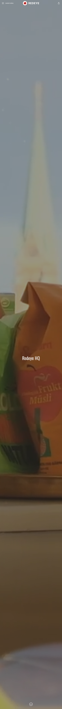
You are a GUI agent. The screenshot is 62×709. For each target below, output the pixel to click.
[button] (59, 3)
